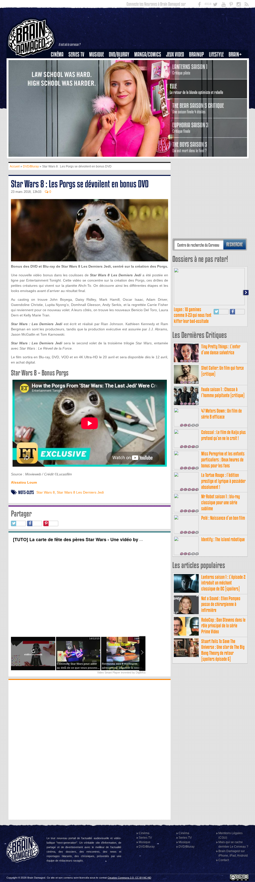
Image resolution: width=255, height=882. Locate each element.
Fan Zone (237, 63)
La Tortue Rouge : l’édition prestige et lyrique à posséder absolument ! (223, 481)
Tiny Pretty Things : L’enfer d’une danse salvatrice (220, 349)
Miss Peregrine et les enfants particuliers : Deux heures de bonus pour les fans (223, 459)
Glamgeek (217, 71)
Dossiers (59, 71)
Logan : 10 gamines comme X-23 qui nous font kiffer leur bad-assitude (192, 315)
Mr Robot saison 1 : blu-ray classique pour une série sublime (220, 502)
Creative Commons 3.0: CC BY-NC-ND (129, 877)
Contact (223, 860)
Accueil (15, 166)
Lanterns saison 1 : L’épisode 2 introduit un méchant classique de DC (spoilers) (223, 583)
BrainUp (196, 54)
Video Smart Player (108, 672)
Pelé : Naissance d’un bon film (223, 518)
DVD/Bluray (119, 54)
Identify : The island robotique (223, 539)
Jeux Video (175, 54)
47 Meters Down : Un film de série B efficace (221, 414)
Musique (96, 54)
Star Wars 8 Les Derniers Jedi (80, 492)
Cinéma (57, 54)
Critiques (59, 63)
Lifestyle (216, 54)
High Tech (217, 80)
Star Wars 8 (45, 492)
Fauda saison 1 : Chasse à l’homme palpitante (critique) (223, 392)
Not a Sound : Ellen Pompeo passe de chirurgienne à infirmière (220, 604)
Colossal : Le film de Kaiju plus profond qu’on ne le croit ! (223, 435)
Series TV (76, 54)
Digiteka (140, 672)
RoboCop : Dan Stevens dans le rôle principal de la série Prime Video (223, 626)
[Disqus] (89, 749)
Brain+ (235, 54)
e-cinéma (59, 80)
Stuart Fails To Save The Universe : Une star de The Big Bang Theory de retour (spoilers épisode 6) (223, 650)
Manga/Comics (147, 54)
